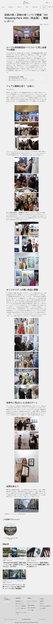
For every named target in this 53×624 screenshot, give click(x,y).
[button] (11, 7)
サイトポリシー (42, 619)
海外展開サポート (6, 558)
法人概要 (41, 598)
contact (44, 7)
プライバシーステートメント (10, 619)
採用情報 (41, 601)
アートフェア (13, 558)
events (27, 7)
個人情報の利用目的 (26, 619)
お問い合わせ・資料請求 (45, 606)
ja (49, 2)
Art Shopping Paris (20, 558)
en (51, 2)
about (3, 7)
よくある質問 (42, 608)
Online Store (35, 7)
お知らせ (41, 603)
